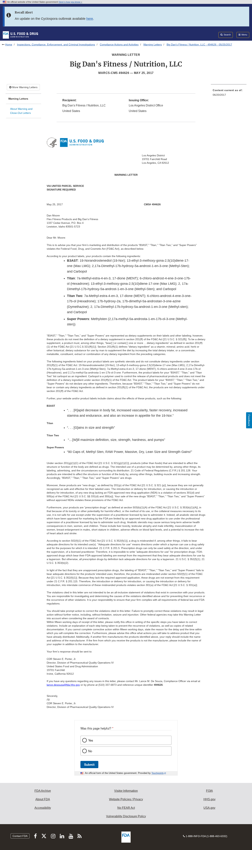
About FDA (42, 799)
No (90, 751)
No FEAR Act (126, 807)
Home (8, 44)
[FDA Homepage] (20, 34)
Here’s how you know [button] (70, 2)
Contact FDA (20, 835)
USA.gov (209, 807)
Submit (89, 764)
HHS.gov (209, 799)
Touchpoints (157, 773)
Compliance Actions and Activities (119, 44)
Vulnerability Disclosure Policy (126, 816)
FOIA (209, 790)
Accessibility (42, 807)
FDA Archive (42, 790)
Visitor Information (126, 790)
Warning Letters (152, 44)
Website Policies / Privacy (126, 799)
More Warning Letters (24, 87)
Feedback (249, 420)
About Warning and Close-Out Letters (21, 111)
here (89, 19)
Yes (90, 740)
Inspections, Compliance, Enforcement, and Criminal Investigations (56, 44)
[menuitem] (228, 93)
